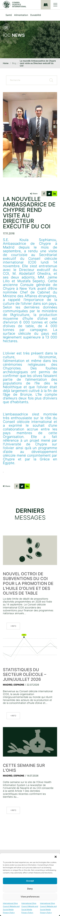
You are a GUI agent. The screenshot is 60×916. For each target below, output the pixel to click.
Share (34, 193)
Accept (30, 880)
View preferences (30, 896)
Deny (30, 888)
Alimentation (21, 15)
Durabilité (35, 15)
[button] (55, 856)
